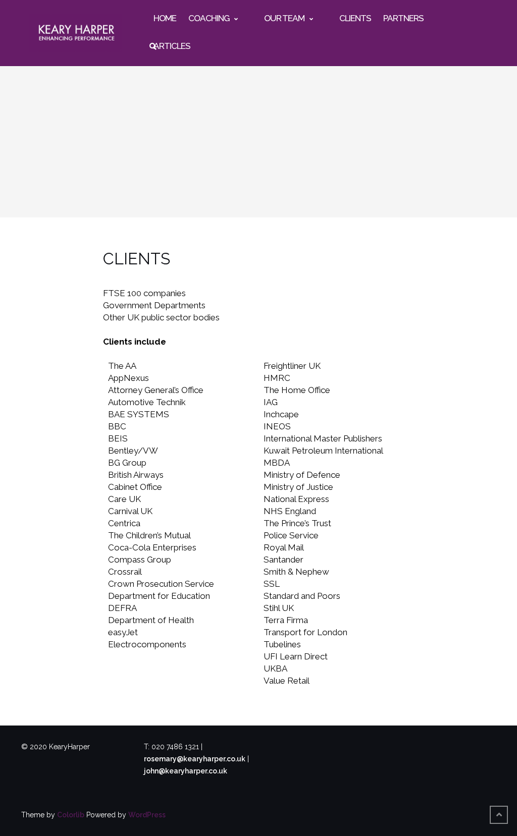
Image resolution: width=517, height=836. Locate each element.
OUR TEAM (284, 18)
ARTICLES (171, 46)
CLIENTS (355, 18)
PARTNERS (403, 18)
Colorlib (70, 815)
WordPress (147, 815)
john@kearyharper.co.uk (185, 771)
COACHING (208, 18)
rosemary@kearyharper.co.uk (194, 759)
